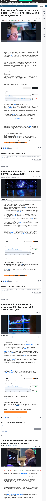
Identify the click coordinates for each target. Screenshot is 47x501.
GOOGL (29, 126)
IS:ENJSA (30, 213)
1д (5, 246)
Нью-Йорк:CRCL (24, 473)
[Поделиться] (33, 18)
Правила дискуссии (4, 431)
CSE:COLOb (6, 358)
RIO (6, 123)
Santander (21, 494)
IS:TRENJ (15, 215)
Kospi (15, 104)
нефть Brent (24, 233)
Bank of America (10, 494)
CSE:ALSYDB (6, 351)
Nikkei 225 (13, 55)
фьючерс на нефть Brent (8, 372)
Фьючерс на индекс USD (9, 398)
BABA (13, 114)
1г (11, 246)
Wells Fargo (16, 494)
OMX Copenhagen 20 (30, 344)
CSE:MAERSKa (13, 359)
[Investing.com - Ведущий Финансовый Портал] (5, 1)
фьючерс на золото (18, 373)
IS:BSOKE (32, 218)
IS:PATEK (20, 222)
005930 (10, 107)
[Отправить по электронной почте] (18, 148)
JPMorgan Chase (28, 484)
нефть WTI (12, 232)
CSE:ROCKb (26, 348)
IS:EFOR (17, 221)
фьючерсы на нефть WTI (14, 370)
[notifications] (43, 0)
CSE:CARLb (11, 352)
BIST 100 (26, 207)
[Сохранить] (35, 18)
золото (15, 229)
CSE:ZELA (25, 355)
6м (10, 246)
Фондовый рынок (8, 17)
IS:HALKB (19, 211)
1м (8, 246)
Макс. (15, 246)
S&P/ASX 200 (17, 118)
